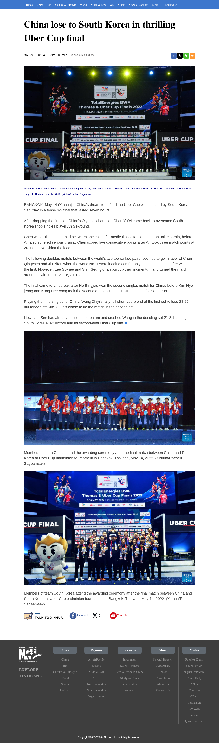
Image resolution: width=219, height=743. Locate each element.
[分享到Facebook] (174, 56)
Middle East (96, 672)
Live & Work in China (130, 672)
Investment (129, 659)
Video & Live (98, 5)
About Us (163, 684)
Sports (65, 684)
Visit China (130, 684)
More (155, 5)
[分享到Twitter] (180, 56)
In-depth (65, 690)
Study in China (129, 678)
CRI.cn (194, 684)
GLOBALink (117, 5)
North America (96, 684)
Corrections (163, 678)
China (40, 5)
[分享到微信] (186, 56)
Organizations (96, 696)
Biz (49, 5)
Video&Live (163, 665)
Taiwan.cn (194, 702)
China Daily (194, 678)
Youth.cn (194, 690)
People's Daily (194, 659)
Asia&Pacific (96, 659)
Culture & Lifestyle (65, 5)
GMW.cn (194, 709)
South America (96, 690)
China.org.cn (194, 665)
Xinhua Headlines (138, 5)
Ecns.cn (194, 715)
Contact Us (163, 690)
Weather (130, 690)
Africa (96, 678)
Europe (96, 665)
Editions (169, 5)
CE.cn (194, 696)
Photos (163, 672)
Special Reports (163, 659)
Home (29, 5)
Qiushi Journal (194, 721)
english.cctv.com (194, 672)
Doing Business (129, 665)
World (83, 5)
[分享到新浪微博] (192, 56)
